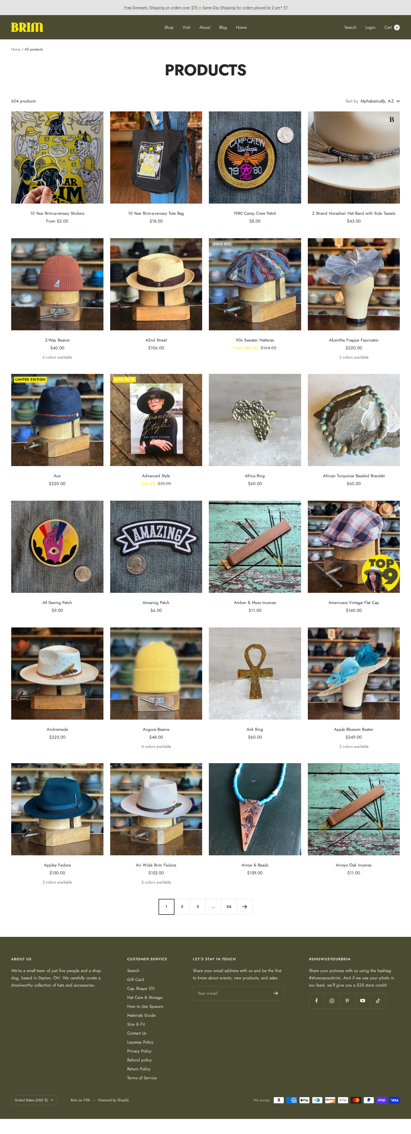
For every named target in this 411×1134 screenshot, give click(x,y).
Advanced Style (156, 476)
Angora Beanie (156, 729)
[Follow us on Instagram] (332, 1000)
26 (229, 906)
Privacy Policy (139, 1051)
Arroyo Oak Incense (354, 865)
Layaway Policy (140, 1042)
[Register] (275, 993)
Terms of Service (142, 1078)
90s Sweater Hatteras (255, 340)
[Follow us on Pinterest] (347, 1000)
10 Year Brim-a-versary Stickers (57, 213)
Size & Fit (136, 1024)
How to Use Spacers (145, 1006)
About (204, 27)
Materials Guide (141, 1015)
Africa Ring (255, 476)
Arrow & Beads (255, 865)
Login (370, 27)
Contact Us (136, 1033)
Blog (223, 27)
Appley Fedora (57, 865)
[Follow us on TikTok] (378, 1000)
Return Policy (138, 1069)
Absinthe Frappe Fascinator (354, 340)
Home (241, 27)
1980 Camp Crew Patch (254, 213)
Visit (186, 27)
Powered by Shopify (113, 1100)
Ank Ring (255, 729)
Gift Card (135, 980)
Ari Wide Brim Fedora (156, 865)
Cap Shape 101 (141, 988)
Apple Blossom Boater (353, 729)
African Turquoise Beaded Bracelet (354, 476)
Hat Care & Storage (144, 997)
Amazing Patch (156, 603)
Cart (391, 27)
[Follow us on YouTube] (362, 1000)
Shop (169, 27)
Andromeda (57, 729)
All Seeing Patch (57, 603)
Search (350, 27)
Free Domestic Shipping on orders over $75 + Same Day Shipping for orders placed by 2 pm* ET (206, 7)
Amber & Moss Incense (255, 603)
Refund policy (139, 1060)
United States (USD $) (31, 1100)
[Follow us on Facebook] (316, 1000)
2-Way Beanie (57, 340)
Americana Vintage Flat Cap (354, 603)
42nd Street (156, 340)
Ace (57, 476)
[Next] (244, 907)
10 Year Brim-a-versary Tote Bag (156, 213)
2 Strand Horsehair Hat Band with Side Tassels (353, 213)
